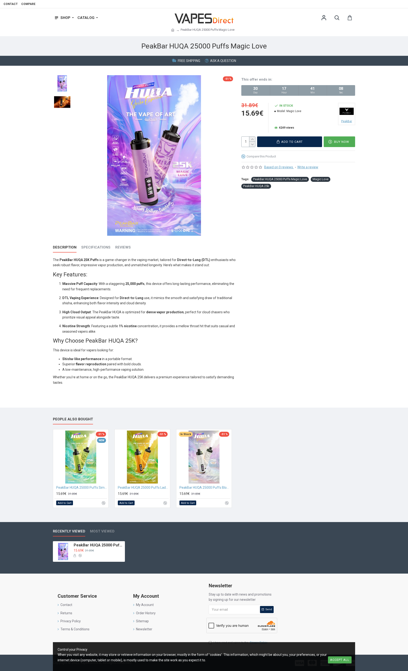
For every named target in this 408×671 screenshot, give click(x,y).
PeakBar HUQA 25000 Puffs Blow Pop (204, 487)
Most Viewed (102, 531)
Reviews (123, 247)
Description (64, 247)
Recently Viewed (69, 531)
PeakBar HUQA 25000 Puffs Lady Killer (143, 487)
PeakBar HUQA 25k (256, 186)
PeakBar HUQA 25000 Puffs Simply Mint (81, 487)
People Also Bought (73, 419)
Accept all (339, 660)
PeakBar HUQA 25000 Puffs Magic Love (280, 179)
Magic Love (320, 179)
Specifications (95, 247)
